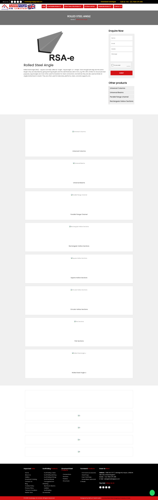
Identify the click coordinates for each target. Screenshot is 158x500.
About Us (5, 2)
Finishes (65, 479)
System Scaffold (90, 6)
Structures (65, 481)
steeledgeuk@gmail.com (33, 2)
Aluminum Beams (49, 486)
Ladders (46, 488)
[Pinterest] (109, 487)
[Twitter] (15, 2)
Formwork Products (104, 6)
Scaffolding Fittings (50, 477)
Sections (65, 476)
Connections (66, 474)
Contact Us (118, 6)
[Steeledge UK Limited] (14, 7)
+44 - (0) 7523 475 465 (131, 2)
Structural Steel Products (73, 6)
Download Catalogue (108, 2)
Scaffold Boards (49, 479)
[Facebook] (12, 2)
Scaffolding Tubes (50, 473)
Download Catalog (31, 479)
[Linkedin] (18, 2)
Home (43, 6)
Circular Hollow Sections (79, 309)
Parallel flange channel (119, 97)
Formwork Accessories (88, 473)
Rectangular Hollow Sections (121, 101)
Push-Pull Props (86, 477)
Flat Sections (79, 341)
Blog (26, 484)
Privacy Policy (29, 488)
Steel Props (85, 475)
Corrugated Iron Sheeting (48, 483)
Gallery (27, 477)
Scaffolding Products (54, 6)
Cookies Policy (29, 486)
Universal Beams (117, 92)
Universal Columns (117, 88)
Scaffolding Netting (50, 475)
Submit (121, 73)
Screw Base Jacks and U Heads (88, 480)
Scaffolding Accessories (47, 491)
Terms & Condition (31, 490)
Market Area (29, 492)
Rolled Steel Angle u (79, 373)
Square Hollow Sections (79, 278)
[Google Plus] (21, 2)
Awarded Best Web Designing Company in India (116, 498)
